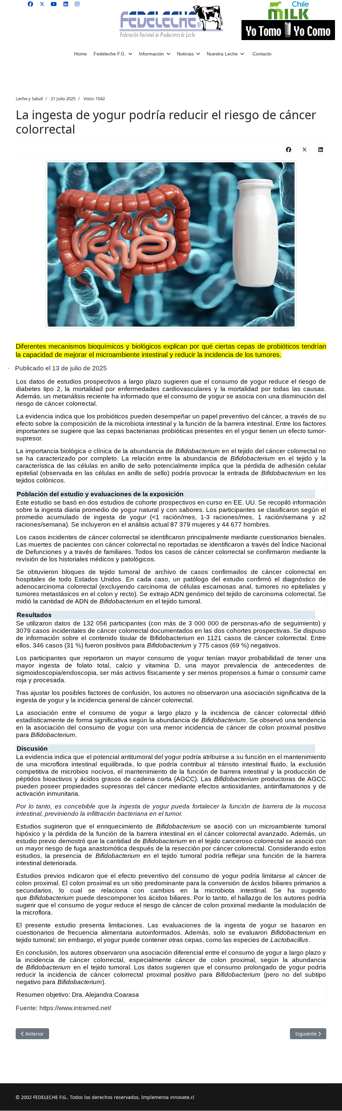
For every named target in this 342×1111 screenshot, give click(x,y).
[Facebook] (30, 4)
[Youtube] (54, 4)
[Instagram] (77, 4)
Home (80, 53)
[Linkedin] (65, 4)
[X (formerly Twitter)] (304, 149)
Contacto (262, 53)
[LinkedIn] (320, 149)
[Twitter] (42, 4)
